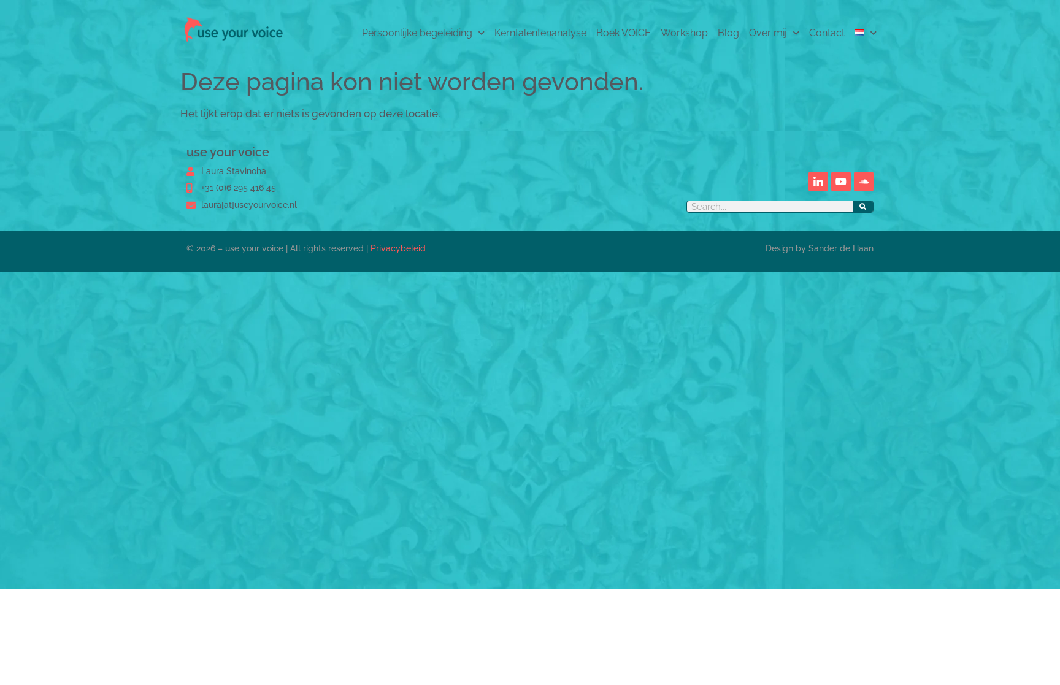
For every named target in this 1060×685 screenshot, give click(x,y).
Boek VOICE (623, 33)
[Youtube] (841, 181)
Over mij (768, 33)
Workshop (684, 33)
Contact (827, 33)
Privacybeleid (398, 248)
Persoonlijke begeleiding (417, 33)
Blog (728, 33)
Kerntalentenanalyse (540, 33)
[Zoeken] (863, 206)
